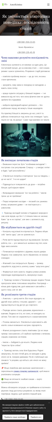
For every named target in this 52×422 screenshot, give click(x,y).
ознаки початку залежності (26, 371)
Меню (48, 4)
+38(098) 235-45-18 (26, 52)
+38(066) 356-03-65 (26, 42)
